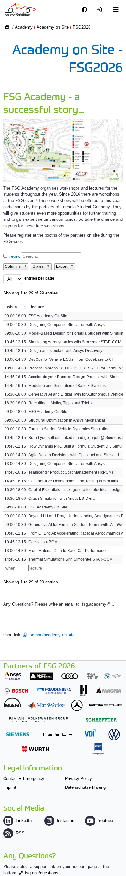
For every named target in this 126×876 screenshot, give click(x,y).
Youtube (105, 820)
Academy (24, 27)
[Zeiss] (98, 749)
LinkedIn (24, 820)
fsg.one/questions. (42, 873)
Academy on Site (53, 27)
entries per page (39, 278)
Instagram (66, 820)
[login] (101, 10)
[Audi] (69, 676)
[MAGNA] (108, 690)
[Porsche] (105, 705)
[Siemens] (17, 734)
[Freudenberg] (54, 690)
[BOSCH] (16, 690)
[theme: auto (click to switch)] (86, 10)
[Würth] (35, 749)
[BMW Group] (104, 676)
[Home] (20, 9)
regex (14, 256)
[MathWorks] (46, 705)
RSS (20, 833)
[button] (25, 307)
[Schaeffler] (101, 719)
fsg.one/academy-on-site (51, 634)
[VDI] (90, 732)
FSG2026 (81, 27)
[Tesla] (56, 734)
